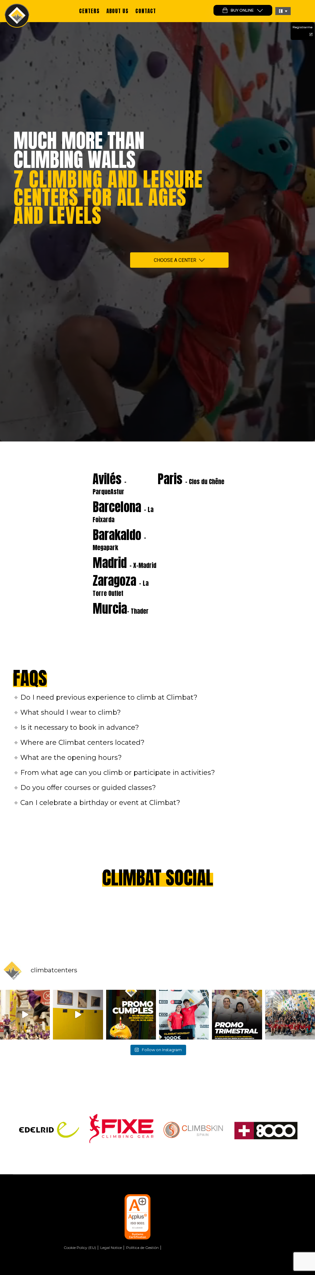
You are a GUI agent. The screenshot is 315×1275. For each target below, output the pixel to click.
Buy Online (242, 10)
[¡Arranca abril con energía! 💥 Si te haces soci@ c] (237, 1015)
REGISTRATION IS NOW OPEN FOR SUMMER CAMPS (158, 30)
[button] (283, 11)
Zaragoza (121, 584)
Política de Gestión (142, 1247)
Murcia (121, 608)
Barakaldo (119, 539)
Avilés (109, 483)
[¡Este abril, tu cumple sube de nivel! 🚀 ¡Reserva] (131, 1015)
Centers (89, 11)
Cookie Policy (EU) (80, 1247)
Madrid (124, 563)
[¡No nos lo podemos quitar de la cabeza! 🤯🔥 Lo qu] (290, 1015)
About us (117, 11)
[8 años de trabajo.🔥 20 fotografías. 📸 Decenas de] (78, 1015)
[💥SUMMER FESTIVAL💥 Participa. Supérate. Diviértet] (25, 1015)
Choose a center (175, 260)
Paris (191, 479)
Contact (145, 11)
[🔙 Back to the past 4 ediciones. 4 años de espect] (184, 1015)
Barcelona (123, 511)
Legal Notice (111, 1247)
